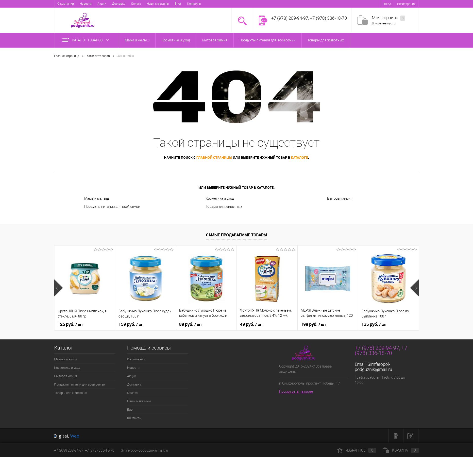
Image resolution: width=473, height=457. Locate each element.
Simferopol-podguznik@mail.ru (373, 367)
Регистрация (406, 4)
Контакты (194, 3)
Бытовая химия (340, 198)
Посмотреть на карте (296, 391)
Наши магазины (158, 3)
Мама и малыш (96, 198)
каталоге (299, 157)
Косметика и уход (220, 198)
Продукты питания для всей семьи (112, 207)
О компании (65, 3)
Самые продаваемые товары (236, 235)
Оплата (136, 3)
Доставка (118, 3)
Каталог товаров (87, 40)
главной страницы (214, 157)
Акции (102, 3)
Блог (178, 3)
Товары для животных (224, 207)
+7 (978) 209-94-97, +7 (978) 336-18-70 (84, 450)
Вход (387, 4)
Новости (86, 3)
